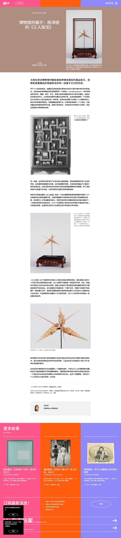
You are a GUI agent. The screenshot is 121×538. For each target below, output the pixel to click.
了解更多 (7, 526)
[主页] (6, 3)
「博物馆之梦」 (52, 387)
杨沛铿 (40, 65)
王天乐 (44, 13)
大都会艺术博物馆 (80, 120)
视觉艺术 (34, 65)
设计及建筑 (94, 484)
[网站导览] (116, 3)
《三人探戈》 (50, 195)
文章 (45, 65)
